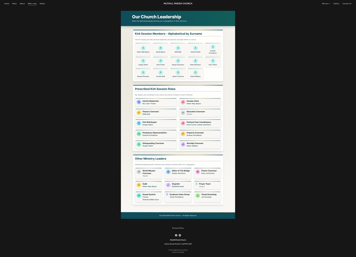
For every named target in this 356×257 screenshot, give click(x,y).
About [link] (22, 4)
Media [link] (42, 4)
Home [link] (6, 4)
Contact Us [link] (347, 4)
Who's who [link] (32, 4)
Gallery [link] (336, 4)
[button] (326, 3)
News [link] (14, 4)
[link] (178, 4)
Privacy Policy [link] (178, 228)
